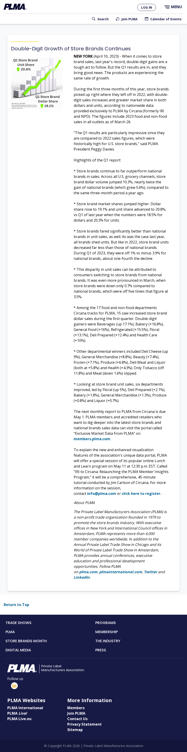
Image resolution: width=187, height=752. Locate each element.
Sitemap (75, 729)
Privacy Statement (84, 724)
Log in (146, 7)
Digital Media (18, 650)
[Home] (15, 7)
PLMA (10, 631)
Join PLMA (129, 19)
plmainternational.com (120, 571)
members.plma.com (92, 438)
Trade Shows (18, 622)
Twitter (150, 571)
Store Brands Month (26, 641)
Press (100, 650)
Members (76, 707)
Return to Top (16, 604)
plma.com (88, 571)
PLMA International (25, 707)
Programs (105, 622)
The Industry (107, 641)
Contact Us (77, 718)
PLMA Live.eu (19, 718)
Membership (106, 631)
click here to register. (141, 493)
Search (103, 19)
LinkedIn (82, 577)
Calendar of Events (166, 19)
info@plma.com (101, 493)
